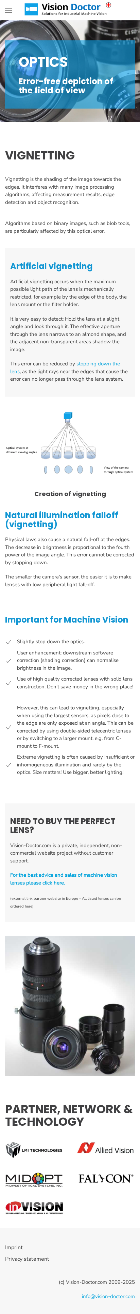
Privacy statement (27, 1259)
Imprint (14, 1247)
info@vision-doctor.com (108, 1296)
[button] (8, 10)
